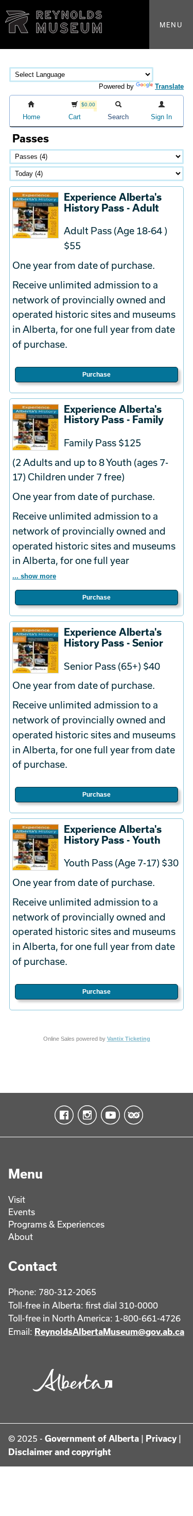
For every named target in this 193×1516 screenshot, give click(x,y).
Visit (16, 1199)
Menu (171, 24)
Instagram (85, 1115)
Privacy (161, 1438)
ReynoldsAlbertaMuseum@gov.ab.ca (109, 1331)
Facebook (62, 1115)
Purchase (96, 374)
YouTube (108, 1115)
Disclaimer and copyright (59, 1452)
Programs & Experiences (56, 1224)
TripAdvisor (131, 1115)
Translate (169, 86)
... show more (34, 576)
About (20, 1236)
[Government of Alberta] (70, 1394)
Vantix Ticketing (128, 1039)
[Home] (96, 24)
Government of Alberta (92, 1438)
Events (21, 1212)
